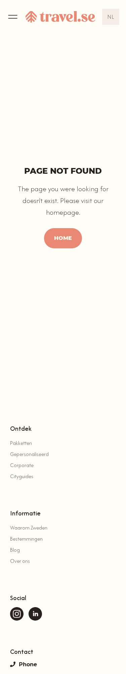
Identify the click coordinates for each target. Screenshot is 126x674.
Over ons (20, 560)
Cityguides (21, 476)
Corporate (22, 465)
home (63, 238)
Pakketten (21, 443)
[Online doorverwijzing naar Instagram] (17, 614)
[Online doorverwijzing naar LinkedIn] (35, 614)
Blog (15, 549)
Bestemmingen (26, 538)
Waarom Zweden (28, 527)
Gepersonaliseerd (29, 454)
